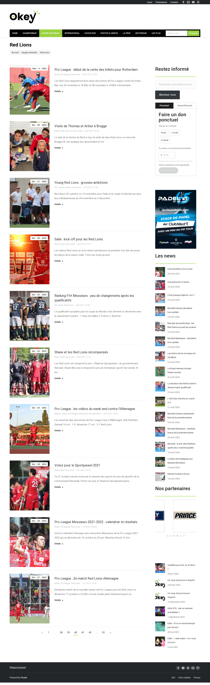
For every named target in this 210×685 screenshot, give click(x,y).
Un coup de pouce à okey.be (181, 580)
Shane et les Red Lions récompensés (81, 352)
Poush (24, 677)
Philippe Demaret (18, 667)
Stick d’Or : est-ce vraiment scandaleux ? (180, 610)
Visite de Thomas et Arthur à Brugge (80, 126)
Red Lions (75, 74)
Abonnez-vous (167, 94)
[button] (167, 536)
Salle (73, 244)
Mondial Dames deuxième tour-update (180, 310)
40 (75, 632)
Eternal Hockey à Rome (178, 474)
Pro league (65, 74)
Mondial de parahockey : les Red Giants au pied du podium (182, 325)
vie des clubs (77, 131)
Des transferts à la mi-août (180, 269)
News (57, 74)
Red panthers (95, 414)
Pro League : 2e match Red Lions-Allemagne (86, 578)
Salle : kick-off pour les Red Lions (78, 239)
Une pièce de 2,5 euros (178, 282)
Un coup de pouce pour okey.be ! (179, 595)
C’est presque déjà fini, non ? (181, 295)
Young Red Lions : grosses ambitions (81, 183)
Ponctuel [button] (164, 105)
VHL (72, 357)
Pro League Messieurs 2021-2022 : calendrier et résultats (95, 522)
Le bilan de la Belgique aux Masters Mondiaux (180, 461)
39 (68, 632)
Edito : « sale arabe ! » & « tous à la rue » (182, 640)
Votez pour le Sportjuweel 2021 (77, 465)
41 (83, 632)
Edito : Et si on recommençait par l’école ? (181, 625)
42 (90, 632)
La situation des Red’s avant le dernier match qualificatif (182, 385)
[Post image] (160, 272)
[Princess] (175, 531)
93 (103, 632)
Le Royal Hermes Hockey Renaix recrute (179, 370)
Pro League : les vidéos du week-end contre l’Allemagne (94, 409)
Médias (57, 414)
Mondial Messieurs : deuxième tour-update (182, 340)
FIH (55, 187)
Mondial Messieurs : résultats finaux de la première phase (181, 430)
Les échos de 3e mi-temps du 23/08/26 (182, 355)
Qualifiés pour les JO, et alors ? (181, 567)
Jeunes (61, 187)
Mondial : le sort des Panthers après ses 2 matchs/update (181, 446)
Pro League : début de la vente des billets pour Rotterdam (96, 70)
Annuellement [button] (185, 105)
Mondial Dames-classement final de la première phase (181, 415)
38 (61, 632)
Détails (57, 91)
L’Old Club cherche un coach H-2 (181, 400)
